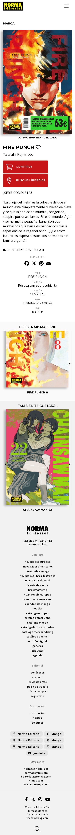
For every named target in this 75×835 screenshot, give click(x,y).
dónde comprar (38, 691)
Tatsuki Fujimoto (18, 154)
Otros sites (37, 762)
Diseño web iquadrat (37, 818)
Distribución (37, 706)
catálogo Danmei (37, 636)
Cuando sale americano (37, 599)
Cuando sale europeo (37, 594)
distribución (37, 713)
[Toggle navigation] (66, 6)
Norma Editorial (29, 734)
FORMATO (38, 281)
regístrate (37, 696)
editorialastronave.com (36, 776)
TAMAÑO (37, 290)
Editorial (37, 665)
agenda (38, 655)
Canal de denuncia (37, 814)
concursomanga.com (36, 784)
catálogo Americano (37, 618)
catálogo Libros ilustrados (37, 627)
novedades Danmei (37, 580)
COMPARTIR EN (37, 257)
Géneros (37, 646)
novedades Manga (37, 571)
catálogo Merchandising (37, 632)
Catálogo (37, 555)
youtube (39, 753)
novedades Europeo (37, 561)
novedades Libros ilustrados (37, 576)
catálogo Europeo (37, 613)
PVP (37, 308)
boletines (37, 722)
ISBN (37, 299)
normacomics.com (36, 773)
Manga (56, 734)
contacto (37, 677)
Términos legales (37, 811)
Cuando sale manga (37, 604)
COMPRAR (24, 166)
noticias (38, 608)
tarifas (37, 718)
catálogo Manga (37, 622)
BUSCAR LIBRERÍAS (30, 180)
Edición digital (37, 641)
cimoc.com (36, 780)
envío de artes (37, 682)
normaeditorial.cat (36, 769)
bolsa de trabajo (37, 686)
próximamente (37, 590)
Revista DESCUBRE (37, 585)
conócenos (37, 672)
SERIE (37, 273)
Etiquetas (37, 650)
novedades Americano (37, 566)
